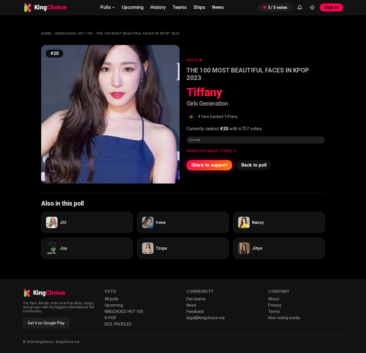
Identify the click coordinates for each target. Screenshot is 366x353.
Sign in (331, 7)
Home (46, 33)
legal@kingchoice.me (205, 317)
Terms (274, 311)
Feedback (195, 311)
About (273, 299)
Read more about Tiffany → (211, 150)
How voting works (284, 317)
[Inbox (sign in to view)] (300, 7)
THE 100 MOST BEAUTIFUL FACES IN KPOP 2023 (138, 33)
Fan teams (196, 299)
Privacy (274, 305)
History (158, 7)
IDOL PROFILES (118, 324)
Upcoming (133, 7)
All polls (111, 299)
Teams (179, 7)
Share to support (209, 165)
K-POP (110, 317)
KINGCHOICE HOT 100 (74, 33)
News (218, 7)
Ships (199, 7)
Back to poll (253, 165)
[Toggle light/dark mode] (312, 7)
